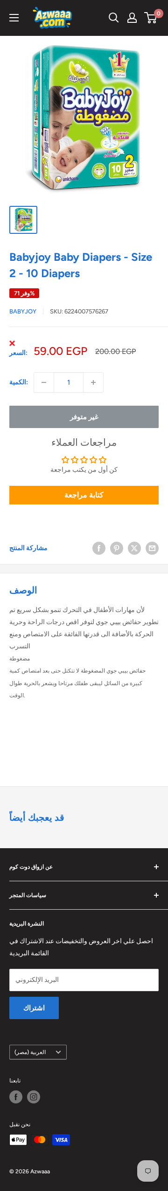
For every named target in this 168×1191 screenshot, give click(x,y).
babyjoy (22, 311)
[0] (151, 17)
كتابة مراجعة (84, 494)
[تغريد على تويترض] (134, 548)
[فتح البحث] (114, 18)
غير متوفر (84, 417)
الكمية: (18, 382)
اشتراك (34, 1008)
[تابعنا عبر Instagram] (33, 1096)
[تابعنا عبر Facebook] (15, 1096)
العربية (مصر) (30, 1052)
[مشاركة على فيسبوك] (98, 548)
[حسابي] (132, 18)
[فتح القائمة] (14, 17)
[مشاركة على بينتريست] (116, 548)
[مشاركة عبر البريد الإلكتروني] (152, 548)
